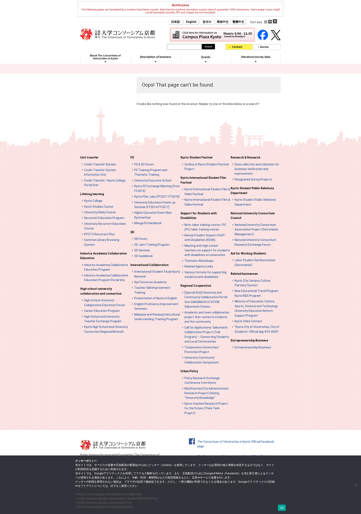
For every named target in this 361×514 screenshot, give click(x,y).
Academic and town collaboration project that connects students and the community (206, 317)
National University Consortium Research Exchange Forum (255, 242)
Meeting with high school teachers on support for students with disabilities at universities (207, 250)
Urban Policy (189, 371)
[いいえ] (356, 485)
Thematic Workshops (199, 260)
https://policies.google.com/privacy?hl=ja (105, 502)
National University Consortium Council (253, 216)
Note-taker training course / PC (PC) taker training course (205, 227)
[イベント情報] (205, 61)
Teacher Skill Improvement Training (152, 290)
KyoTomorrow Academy (150, 282)
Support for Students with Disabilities (198, 216)
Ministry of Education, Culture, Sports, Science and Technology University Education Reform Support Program (256, 308)
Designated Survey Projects (253, 179)
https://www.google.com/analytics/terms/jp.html (109, 494)
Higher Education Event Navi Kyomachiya (153, 215)
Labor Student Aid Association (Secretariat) (255, 262)
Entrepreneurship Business (249, 340)
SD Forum (140, 238)
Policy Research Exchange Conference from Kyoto (202, 380)
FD (132, 157)
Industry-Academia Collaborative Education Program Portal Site (106, 278)
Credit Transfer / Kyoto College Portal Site (105, 183)
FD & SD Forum (144, 164)
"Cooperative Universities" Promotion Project (201, 350)
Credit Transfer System (100, 164)
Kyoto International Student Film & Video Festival (207, 202)
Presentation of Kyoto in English (155, 298)
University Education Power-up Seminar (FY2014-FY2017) (154, 205)
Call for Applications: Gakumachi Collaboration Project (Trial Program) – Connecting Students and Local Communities (206, 334)
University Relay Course (100, 212)
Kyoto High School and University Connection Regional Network (106, 329)
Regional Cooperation (195, 285)
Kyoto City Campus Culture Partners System (253, 283)
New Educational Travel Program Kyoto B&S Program (256, 293)
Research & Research (245, 157)
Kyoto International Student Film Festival (203, 180)
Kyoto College (93, 200)
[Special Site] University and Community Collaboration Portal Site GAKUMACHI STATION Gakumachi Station (205, 299)
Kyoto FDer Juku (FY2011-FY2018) (157, 196)
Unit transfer (89, 157)
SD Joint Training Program (151, 244)
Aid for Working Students (248, 253)
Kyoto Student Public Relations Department (252, 190)
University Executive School (152, 180)
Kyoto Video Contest (248, 321)
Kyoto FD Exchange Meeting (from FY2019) (157, 188)
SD (132, 232)
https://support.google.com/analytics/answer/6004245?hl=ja (118, 498)
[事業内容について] (155, 61)
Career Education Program (102, 310)
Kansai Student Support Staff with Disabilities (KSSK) (204, 238)
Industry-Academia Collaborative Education (103, 256)
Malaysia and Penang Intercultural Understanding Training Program (157, 317)
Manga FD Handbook (147, 223)
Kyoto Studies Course (98, 206)
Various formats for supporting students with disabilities (205, 275)
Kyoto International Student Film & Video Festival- (207, 192)
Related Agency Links (198, 266)
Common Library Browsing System (101, 242)
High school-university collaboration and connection (101, 291)
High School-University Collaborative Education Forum (104, 303)
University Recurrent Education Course (105, 226)
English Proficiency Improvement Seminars (156, 306)
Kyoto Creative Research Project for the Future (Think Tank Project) (206, 408)
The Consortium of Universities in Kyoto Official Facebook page (235, 444)
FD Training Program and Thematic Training (150, 172)
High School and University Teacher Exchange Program (103, 319)
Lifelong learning (92, 194)
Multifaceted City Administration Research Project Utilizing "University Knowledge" (206, 393)
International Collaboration (149, 265)
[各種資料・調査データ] (256, 61)
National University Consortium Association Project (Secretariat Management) (256, 229)
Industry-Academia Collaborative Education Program (106, 267)
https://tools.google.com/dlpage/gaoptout (105, 506)
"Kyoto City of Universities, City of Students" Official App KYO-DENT (257, 329)
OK (282, 507)
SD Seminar (142, 250)
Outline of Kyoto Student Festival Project (206, 167)
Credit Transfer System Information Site (100, 172)
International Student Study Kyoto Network (157, 274)
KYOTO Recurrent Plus (99, 234)
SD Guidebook (143, 256)
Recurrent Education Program (104, 218)
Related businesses (244, 273)
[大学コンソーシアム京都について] (105, 61)
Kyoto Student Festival (196, 157)
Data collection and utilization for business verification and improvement (257, 169)
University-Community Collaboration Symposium (201, 360)
